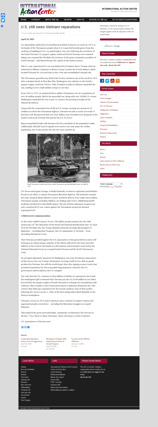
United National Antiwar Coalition (62, 390)
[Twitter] (2, 20)
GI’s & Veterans (106, 106)
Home (23, 19)
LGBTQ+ (103, 121)
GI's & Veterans (46, 33)
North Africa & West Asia (110, 165)
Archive (68, 19)
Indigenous (104, 114)
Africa (102, 149)
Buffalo (24, 374)
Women (103, 137)
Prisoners (104, 129)
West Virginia (25, 400)
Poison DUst (55, 380)
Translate (118, 186)
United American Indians (59, 387)
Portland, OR (25, 390)
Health (56, 33)
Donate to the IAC (98, 19)
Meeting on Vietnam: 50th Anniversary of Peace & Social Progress (56, 341)
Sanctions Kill (55, 385)
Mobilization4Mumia (58, 374)
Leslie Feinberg (56, 372)
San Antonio (25, 395)
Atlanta (23, 367)
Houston (24, 382)
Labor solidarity (106, 117)
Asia (38, 33)
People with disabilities (109, 125)
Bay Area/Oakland (27, 369)
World (62, 33)
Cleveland (24, 377)
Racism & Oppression (108, 133)
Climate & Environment (109, 102)
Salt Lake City (26, 392)
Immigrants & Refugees (109, 110)
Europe (103, 157)
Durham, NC (25, 380)
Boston (23, 372)
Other (102, 168)
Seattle (23, 397)
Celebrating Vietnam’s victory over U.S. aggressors (32, 340)
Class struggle (105, 98)
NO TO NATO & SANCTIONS (124, 19)
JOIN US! (80, 19)
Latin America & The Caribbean (112, 161)
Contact (35, 19)
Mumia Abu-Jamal (57, 377)
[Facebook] (2, 15)
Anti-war (32, 33)
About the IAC (52, 19)
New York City (26, 385)
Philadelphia (25, 387)
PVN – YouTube (56, 382)
